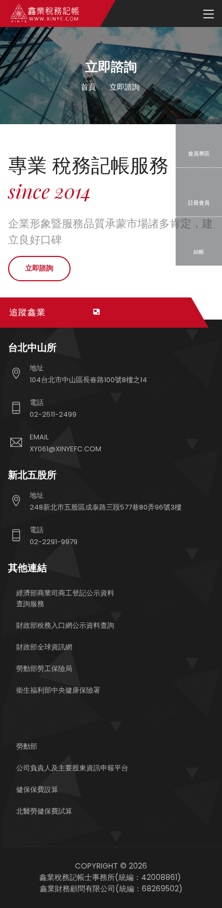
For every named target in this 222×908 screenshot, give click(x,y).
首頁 (88, 87)
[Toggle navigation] (208, 14)
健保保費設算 (37, 789)
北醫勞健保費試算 (44, 811)
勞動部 (26, 746)
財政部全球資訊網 (44, 647)
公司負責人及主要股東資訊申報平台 (72, 768)
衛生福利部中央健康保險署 (58, 690)
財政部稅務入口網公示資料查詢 (65, 625)
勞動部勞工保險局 (44, 668)
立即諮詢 (39, 268)
